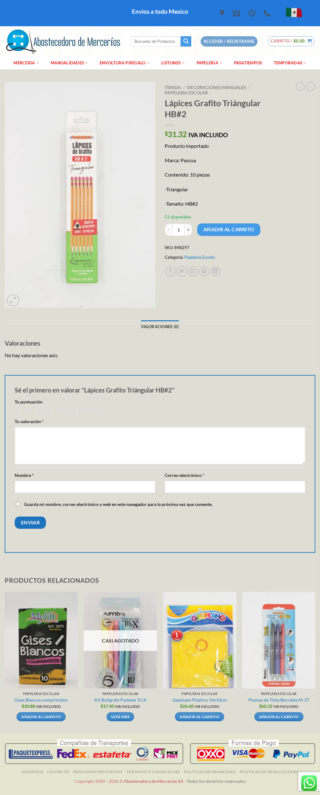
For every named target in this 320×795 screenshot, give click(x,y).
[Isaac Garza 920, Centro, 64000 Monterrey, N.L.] (223, 13)
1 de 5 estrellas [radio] (16, 411)
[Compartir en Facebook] (170, 271)
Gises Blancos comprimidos (41, 699)
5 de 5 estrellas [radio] (90, 411)
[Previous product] (310, 86)
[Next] (315, 662)
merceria (24, 62)
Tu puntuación (28, 401)
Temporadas (288, 62)
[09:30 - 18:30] (252, 13)
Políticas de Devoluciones (269, 771)
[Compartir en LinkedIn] (215, 271)
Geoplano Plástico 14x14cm (199, 699)
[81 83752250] (268, 13)
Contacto (58, 771)
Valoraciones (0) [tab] (160, 326)
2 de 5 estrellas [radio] (27, 411)
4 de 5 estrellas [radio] (64, 411)
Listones (171, 62)
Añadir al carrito (228, 229)
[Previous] (5, 662)
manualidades (67, 62)
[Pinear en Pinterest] (204, 271)
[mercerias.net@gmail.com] (237, 13)
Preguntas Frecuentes (97, 771)
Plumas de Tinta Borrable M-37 (278, 699)
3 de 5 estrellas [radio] (43, 411)
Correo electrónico (184, 475)
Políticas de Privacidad (210, 771)
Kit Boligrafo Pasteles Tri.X (120, 699)
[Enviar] (186, 41)
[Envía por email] (193, 271)
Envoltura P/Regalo (123, 62)
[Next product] (300, 86)
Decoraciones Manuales (216, 87)
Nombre (24, 475)
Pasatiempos (248, 62)
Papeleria (207, 62)
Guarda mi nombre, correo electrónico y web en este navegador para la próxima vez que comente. (118, 504)
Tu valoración (29, 421)
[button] (291, 41)
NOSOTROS (32, 771)
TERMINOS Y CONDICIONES (153, 771)
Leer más (120, 717)
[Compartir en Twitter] (182, 271)
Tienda (173, 87)
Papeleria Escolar (186, 92)
